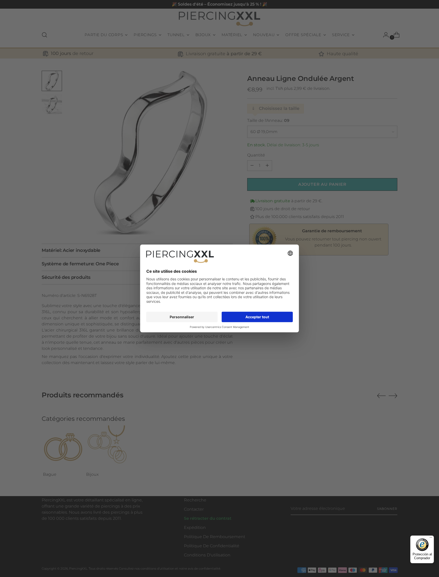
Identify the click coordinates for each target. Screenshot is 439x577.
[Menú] (431, 539)
